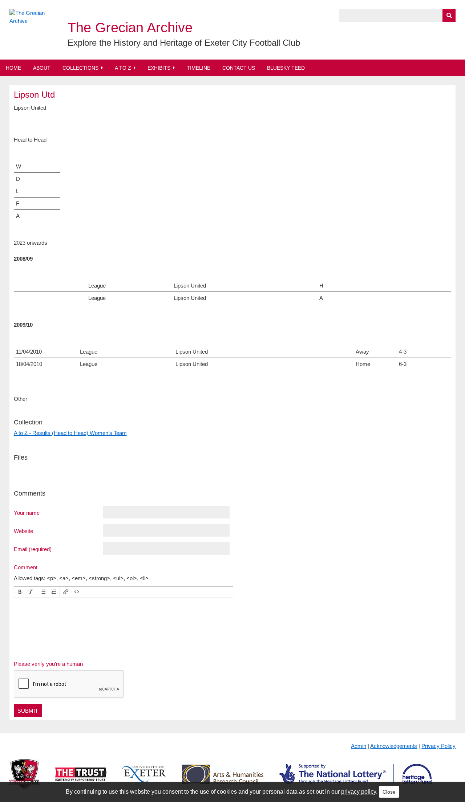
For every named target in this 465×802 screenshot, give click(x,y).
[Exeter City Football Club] (24, 780)
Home (13, 68)
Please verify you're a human (48, 664)
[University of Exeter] (144, 780)
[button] (20, 591)
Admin (358, 746)
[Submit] (449, 15)
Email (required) (33, 549)
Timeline (198, 68)
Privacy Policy (438, 746)
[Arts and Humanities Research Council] (222, 780)
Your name (27, 513)
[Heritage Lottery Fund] (355, 780)
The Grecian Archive (130, 27)
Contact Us (238, 68)
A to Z (123, 68)
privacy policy (358, 792)
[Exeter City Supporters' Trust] (80, 780)
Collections (80, 68)
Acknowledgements (393, 746)
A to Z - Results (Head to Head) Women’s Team (70, 433)
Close (389, 792)
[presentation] (20, 592)
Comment (25, 567)
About (41, 68)
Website (23, 531)
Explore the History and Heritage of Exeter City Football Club (184, 43)
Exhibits (158, 68)
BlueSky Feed (286, 68)
